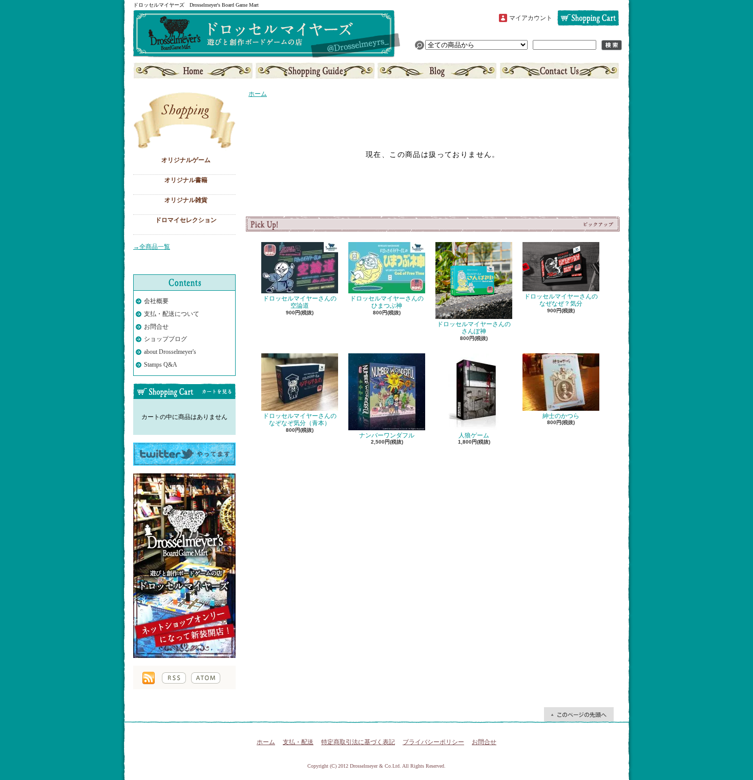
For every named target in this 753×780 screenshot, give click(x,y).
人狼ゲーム (473, 435)
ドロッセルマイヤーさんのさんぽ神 (474, 328)
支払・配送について (315, 71)
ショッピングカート (588, 18)
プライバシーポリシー (433, 742)
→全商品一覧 (151, 246)
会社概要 (156, 301)
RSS (174, 678)
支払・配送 (298, 742)
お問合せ (558, 71)
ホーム (194, 71)
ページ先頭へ (579, 714)
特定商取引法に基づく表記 (358, 742)
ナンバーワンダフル (386, 435)
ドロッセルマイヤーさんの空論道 (300, 302)
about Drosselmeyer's (170, 351)
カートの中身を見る (184, 391)
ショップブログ (437, 71)
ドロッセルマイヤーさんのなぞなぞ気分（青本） (300, 419)
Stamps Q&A (160, 364)
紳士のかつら (560, 415)
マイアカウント (530, 18)
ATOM (205, 678)
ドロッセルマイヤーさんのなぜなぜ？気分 (561, 300)
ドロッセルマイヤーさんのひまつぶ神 (387, 302)
